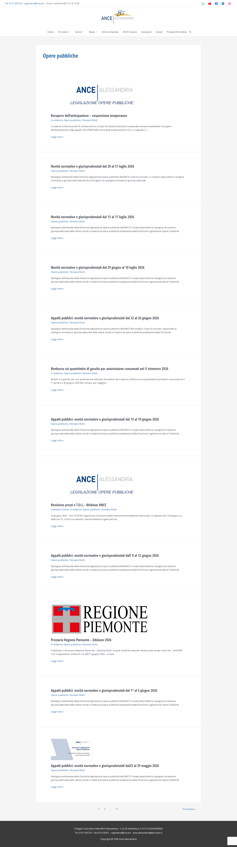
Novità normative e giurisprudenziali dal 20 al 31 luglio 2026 (92, 166)
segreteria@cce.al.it (34, 3)
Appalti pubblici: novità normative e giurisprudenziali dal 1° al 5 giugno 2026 (104, 690)
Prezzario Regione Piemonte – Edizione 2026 (81, 639)
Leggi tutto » (57, 136)
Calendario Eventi (60, 509)
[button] (190, 31)
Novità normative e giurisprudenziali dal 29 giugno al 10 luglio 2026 (97, 267)
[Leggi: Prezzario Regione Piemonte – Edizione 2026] (100, 618)
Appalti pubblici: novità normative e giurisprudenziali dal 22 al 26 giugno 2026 (105, 317)
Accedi (159, 31)
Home (50, 31)
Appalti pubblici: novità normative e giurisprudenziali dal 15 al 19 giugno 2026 (105, 419)
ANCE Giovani (130, 31)
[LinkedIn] (223, 3)
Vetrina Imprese (110, 31)
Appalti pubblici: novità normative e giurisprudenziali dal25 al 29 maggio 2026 (105, 765)
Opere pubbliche (72, 120)
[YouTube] (209, 3)
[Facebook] (216, 3)
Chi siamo (63, 31)
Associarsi (146, 31)
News (92, 31)
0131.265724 (15, 3)
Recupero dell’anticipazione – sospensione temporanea (90, 115)
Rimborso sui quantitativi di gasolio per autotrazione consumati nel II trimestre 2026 (109, 368)
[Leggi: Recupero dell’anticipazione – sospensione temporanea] (104, 94)
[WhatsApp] (203, 3)
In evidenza (57, 120)
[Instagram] (229, 3)
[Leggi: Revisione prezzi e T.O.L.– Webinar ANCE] (104, 483)
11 (116, 809)
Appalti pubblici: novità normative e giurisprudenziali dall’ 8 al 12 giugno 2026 (105, 555)
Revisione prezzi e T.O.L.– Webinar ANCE (78, 504)
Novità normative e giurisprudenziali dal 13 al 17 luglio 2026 (92, 216)
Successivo (190, 809)
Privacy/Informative (177, 31)
